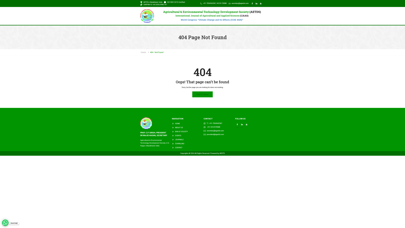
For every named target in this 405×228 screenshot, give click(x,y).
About (158, 27)
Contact (254, 27)
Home (149, 27)
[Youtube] (260, 3)
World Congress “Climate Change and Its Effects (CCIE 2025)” (212, 20)
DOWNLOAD (241, 27)
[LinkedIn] (256, 3)
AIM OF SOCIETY (171, 27)
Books (212, 27)
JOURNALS (198, 27)
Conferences (224, 27)
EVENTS (185, 27)
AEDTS (222, 153)
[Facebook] (252, 3)
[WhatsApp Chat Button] (5, 223)
